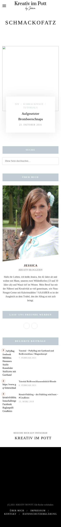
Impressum (38, 510)
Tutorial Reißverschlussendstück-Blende (37, 381)
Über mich (17, 510)
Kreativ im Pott (33, 438)
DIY (17, 104)
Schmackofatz (33, 104)
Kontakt (10, 514)
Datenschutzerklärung (40, 514)
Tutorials (30, 107)
